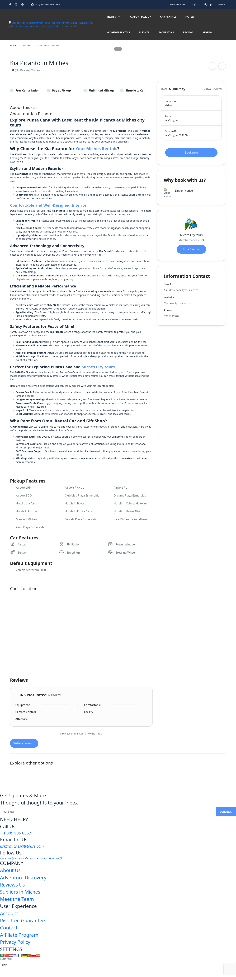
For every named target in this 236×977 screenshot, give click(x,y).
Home (13, 45)
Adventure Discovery (23, 877)
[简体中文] (6, 955)
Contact (8, 927)
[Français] (20, 955)
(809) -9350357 (177, 4)
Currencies (6, 958)
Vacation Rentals (118, 32)
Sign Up (207, 4)
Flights (144, 32)
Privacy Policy (15, 942)
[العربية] (2, 955)
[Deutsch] (24, 955)
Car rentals (168, 16)
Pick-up (169, 116)
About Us (10, 870)
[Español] (38, 955)
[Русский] (33, 955)
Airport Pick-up (140, 16)
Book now (191, 152)
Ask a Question (191, 249)
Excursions (166, 32)
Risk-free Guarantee (22, 920)
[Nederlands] (11, 955)
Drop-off (170, 131)
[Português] (29, 955)
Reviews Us (12, 884)
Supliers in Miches (20, 891)
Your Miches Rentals (96, 148)
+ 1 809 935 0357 (15, 833)
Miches (111, 16)
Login (194, 4)
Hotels (190, 16)
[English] (15, 955)
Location (170, 101)
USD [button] (220, 4)
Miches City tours (98, 366)
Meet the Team (17, 899)
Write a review (23, 743)
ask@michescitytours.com (47, 4)
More (206, 32)
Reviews (188, 32)
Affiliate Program (19, 935)
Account (9, 913)
